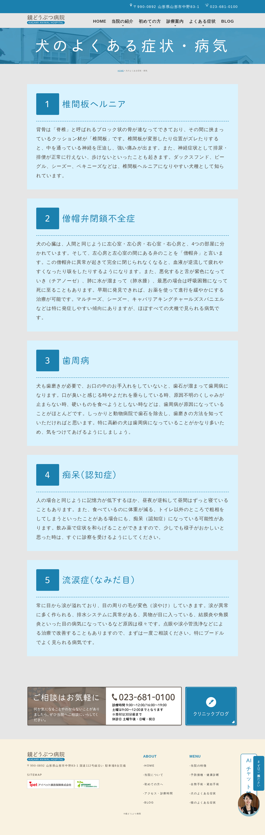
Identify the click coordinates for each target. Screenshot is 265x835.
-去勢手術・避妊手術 (204, 784)
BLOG (227, 21)
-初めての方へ (153, 784)
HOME (121, 71)
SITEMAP (34, 774)
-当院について (153, 774)
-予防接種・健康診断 (204, 774)
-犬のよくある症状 (202, 793)
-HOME (149, 765)
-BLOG (148, 802)
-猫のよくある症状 (202, 802)
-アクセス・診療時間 (158, 793)
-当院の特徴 (198, 765)
